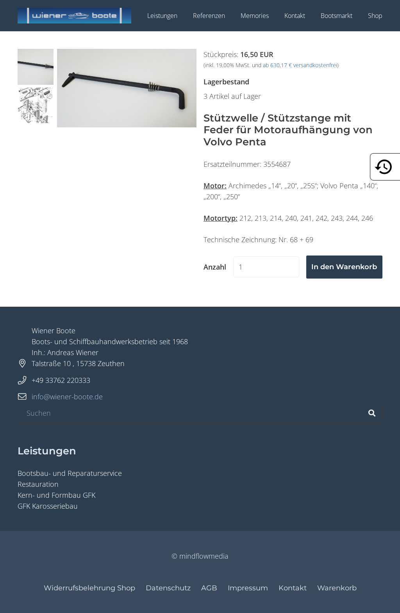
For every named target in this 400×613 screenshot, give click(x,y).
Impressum (248, 588)
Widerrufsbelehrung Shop (89, 588)
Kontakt (293, 588)
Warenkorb (337, 588)
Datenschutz (168, 588)
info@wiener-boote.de (67, 396)
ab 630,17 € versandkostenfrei (300, 65)
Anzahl (215, 267)
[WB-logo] (74, 15)
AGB (209, 588)
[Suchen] (371, 413)
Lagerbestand (226, 81)
